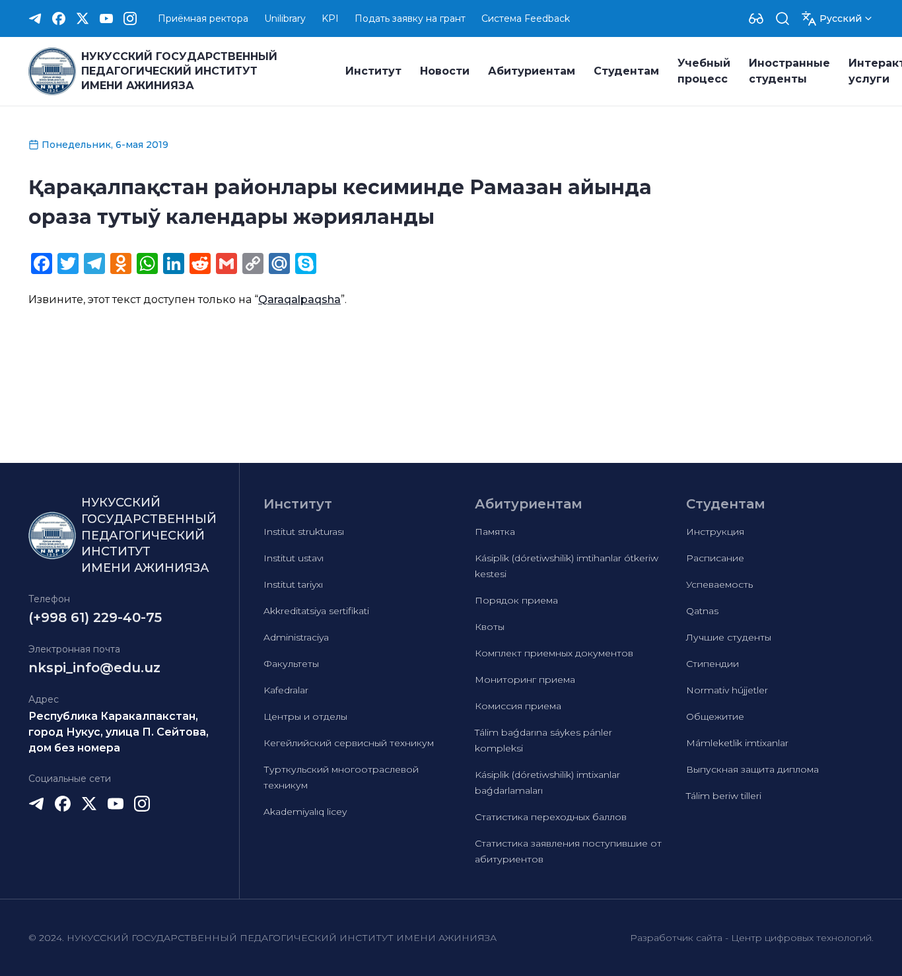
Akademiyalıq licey (305, 812)
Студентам (626, 71)
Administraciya (296, 637)
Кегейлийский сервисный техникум (348, 743)
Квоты (489, 627)
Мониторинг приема (525, 679)
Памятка (495, 532)
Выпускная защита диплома (752, 769)
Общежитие (715, 716)
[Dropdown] (756, 18)
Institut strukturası (303, 532)
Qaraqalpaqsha (299, 299)
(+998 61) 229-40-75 (95, 617)
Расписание (715, 558)
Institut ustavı (293, 558)
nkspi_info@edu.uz (94, 668)
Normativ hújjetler (727, 690)
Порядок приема (516, 600)
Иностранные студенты (789, 71)
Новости (444, 71)
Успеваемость (719, 584)
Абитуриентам (531, 71)
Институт (373, 71)
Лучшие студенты (728, 637)
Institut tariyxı (293, 584)
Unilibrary (285, 18)
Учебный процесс (703, 71)
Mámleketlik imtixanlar (737, 743)
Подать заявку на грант (410, 18)
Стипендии (712, 664)
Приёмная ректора (203, 18)
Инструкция (715, 532)
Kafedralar (285, 690)
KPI (330, 18)
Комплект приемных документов (554, 653)
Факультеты (291, 664)
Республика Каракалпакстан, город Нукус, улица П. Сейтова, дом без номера (118, 732)
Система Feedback (525, 18)
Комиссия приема (518, 706)
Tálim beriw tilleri (723, 796)
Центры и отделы (305, 716)
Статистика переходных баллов (551, 817)
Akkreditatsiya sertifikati (316, 611)
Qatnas (702, 611)
